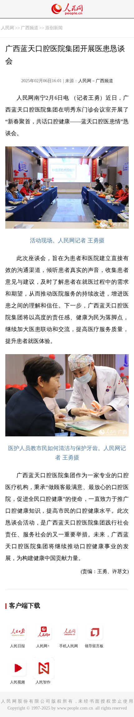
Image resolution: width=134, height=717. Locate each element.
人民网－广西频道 (95, 80)
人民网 (7, 28)
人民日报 (17, 646)
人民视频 (17, 682)
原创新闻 (54, 28)
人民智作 (43, 682)
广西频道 (29, 28)
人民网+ (43, 646)
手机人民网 (68, 646)
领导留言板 (94, 646)
